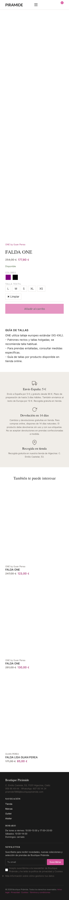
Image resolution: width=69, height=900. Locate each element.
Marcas (9, 808)
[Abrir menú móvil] (36, 4)
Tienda (8, 804)
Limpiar (14, 296)
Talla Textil (13, 284)
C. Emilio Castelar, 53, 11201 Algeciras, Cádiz (27, 785)
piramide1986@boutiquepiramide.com (24, 791)
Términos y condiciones (40, 892)
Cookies (24, 892)
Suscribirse (55, 862)
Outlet (8, 813)
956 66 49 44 (12, 788)
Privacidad (15, 892)
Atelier (8, 818)
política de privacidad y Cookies (47, 871)
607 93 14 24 (39, 788)
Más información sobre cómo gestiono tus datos (29, 876)
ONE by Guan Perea (15, 244)
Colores (10, 272)
